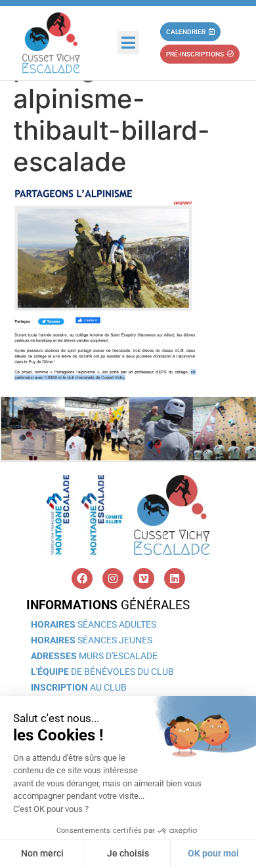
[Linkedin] (174, 578)
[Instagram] (112, 578)
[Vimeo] (143, 578)
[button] (128, 42)
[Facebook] (82, 578)
